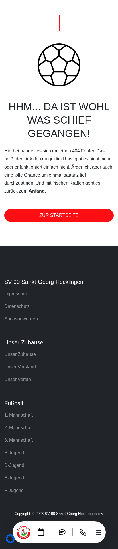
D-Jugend (14, 465)
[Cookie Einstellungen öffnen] (10, 538)
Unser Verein (17, 379)
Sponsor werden (21, 318)
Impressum (15, 293)
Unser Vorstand (20, 366)
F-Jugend (14, 490)
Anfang (37, 191)
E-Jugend (14, 477)
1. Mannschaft (18, 415)
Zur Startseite (59, 215)
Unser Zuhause (20, 354)
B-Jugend (14, 452)
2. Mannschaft (18, 427)
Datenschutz (17, 306)
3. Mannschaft (18, 440)
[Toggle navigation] (98, 532)
